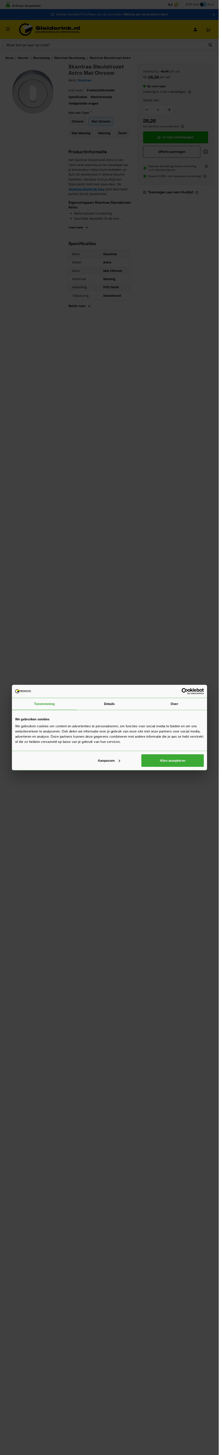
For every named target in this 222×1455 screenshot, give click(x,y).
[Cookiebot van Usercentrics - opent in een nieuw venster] (185, 691)
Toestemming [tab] (44, 704)
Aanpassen (106, 760)
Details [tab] (109, 704)
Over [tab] (174, 704)
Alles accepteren (172, 760)
